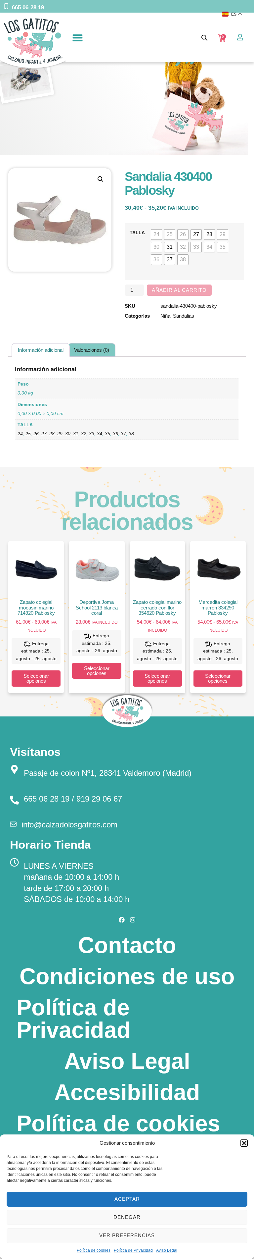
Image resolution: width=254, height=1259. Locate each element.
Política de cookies (93, 1250)
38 (131, 433)
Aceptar (127, 1199)
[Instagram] (133, 920)
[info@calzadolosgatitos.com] (13, 824)
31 (75, 433)
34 (99, 433)
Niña (165, 316)
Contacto (127, 945)
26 (36, 433)
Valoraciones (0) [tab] (91, 350)
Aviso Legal (166, 1250)
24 (20, 433)
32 (83, 433)
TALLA (137, 232)
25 (28, 433)
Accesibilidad (127, 1092)
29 (60, 433)
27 (44, 433)
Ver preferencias (127, 1235)
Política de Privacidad (133, 1250)
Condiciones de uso (127, 976)
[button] (244, 1143)
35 (107, 433)
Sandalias (183, 316)
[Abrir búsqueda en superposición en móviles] (204, 37)
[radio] (156, 234)
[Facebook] (122, 920)
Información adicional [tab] (41, 350)
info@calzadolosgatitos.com (69, 824)
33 (91, 433)
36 (115, 433)
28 (52, 433)
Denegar (127, 1217)
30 (67, 433)
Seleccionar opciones (36, 678)
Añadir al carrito (179, 290)
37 (123, 433)
